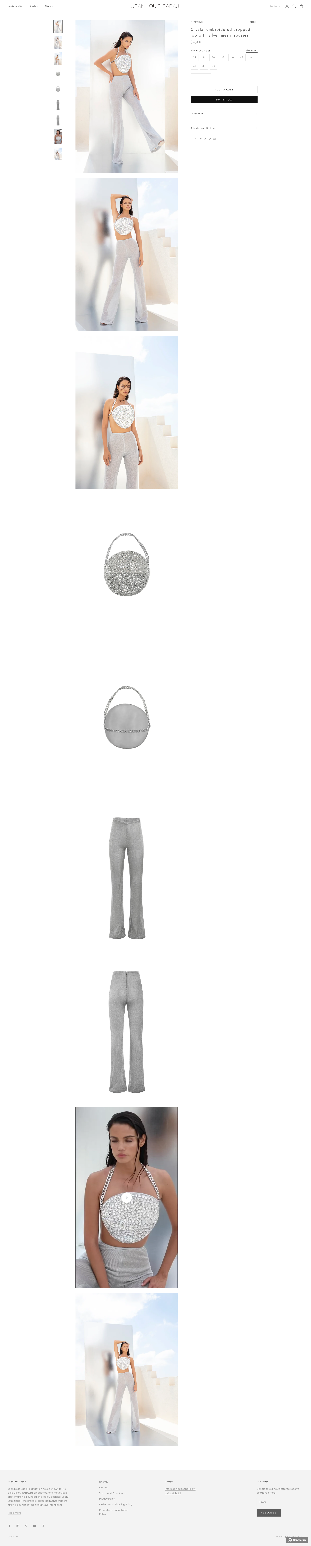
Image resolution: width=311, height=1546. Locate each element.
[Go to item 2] (58, 42)
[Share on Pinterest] (210, 138)
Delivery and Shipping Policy (115, 1504)
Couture (34, 5)
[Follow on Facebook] (9, 1526)
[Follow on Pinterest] (26, 1526)
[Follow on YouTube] (34, 1526)
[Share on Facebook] (201, 138)
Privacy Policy (107, 1498)
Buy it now (224, 99)
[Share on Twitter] (205, 138)
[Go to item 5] (58, 89)
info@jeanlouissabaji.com (180, 1489)
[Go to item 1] (58, 26)
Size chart (252, 50)
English (273, 6)
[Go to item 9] (58, 154)
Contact (49, 5)
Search (103, 1482)
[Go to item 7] (58, 120)
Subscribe (268, 1512)
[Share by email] (214, 138)
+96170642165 (173, 1492)
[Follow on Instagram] (17, 1526)
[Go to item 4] (58, 73)
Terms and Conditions (112, 1493)
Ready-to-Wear (15, 5)
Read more (14, 1512)
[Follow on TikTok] (43, 1526)
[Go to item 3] (58, 58)
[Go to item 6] (58, 104)
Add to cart (224, 89)
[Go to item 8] (58, 137)
